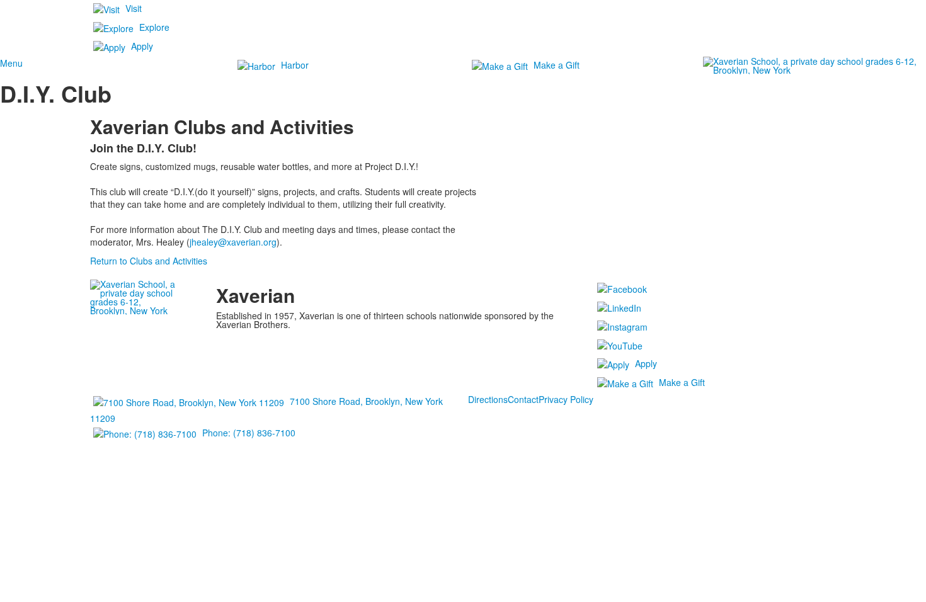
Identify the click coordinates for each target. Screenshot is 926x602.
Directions (488, 399)
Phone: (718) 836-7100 (248, 432)
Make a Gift (557, 65)
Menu (11, 63)
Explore (154, 27)
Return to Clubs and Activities (148, 260)
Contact (523, 399)
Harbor (295, 65)
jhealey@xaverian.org (233, 242)
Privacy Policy (566, 399)
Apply (142, 46)
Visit (133, 8)
